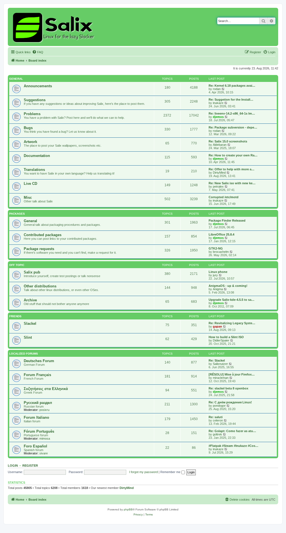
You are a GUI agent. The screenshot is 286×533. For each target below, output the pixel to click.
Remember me (170, 472)
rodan (217, 89)
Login (13, 465)
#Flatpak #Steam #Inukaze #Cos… (233, 445)
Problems (32, 114)
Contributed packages (42, 235)
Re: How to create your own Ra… (233, 155)
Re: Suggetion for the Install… (231, 99)
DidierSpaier (221, 340)
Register (30, 465)
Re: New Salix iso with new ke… (232, 183)
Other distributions (40, 286)
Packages (17, 213)
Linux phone (218, 271)
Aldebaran (220, 144)
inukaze (218, 103)
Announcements (38, 86)
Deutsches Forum (39, 361)
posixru (44, 409)
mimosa (44, 438)
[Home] (54, 27)
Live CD (30, 183)
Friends (15, 316)
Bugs (28, 128)
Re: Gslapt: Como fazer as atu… (232, 431)
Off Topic (16, 264)
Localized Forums (23, 353)
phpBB (128, 509)
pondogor (219, 405)
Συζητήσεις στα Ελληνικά (46, 389)
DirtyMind (219, 172)
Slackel (30, 323)
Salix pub (32, 272)
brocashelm (221, 251)
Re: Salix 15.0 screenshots (228, 141)
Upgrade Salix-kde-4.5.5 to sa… (231, 299)
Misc (28, 197)
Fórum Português (39, 431)
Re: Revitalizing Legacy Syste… (232, 323)
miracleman (220, 377)
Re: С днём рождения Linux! (230, 402)
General (16, 78)
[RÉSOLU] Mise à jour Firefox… (232, 374)
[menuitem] (37, 52)
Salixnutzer (220, 363)
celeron (218, 420)
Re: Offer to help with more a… (231, 169)
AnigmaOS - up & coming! (228, 285)
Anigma (218, 289)
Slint (28, 337)
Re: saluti (216, 417)
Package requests (39, 249)
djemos (218, 116)
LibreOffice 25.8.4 (221, 234)
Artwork (30, 142)
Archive (30, 300)
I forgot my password (143, 472)
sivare (43, 453)
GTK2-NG (216, 248)
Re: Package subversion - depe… (233, 127)
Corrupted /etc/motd (224, 197)
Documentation (37, 156)
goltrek (217, 434)
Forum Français (37, 375)
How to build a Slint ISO (226, 337)
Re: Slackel (217, 360)
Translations (34, 170)
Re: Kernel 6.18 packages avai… (232, 85)
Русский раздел (38, 403)
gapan (217, 326)
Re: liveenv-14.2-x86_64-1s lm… (232, 113)
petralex (218, 186)
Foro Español (35, 446)
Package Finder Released (227, 220)
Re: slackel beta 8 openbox (228, 388)
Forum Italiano (36, 417)
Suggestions (35, 100)
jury (215, 275)
